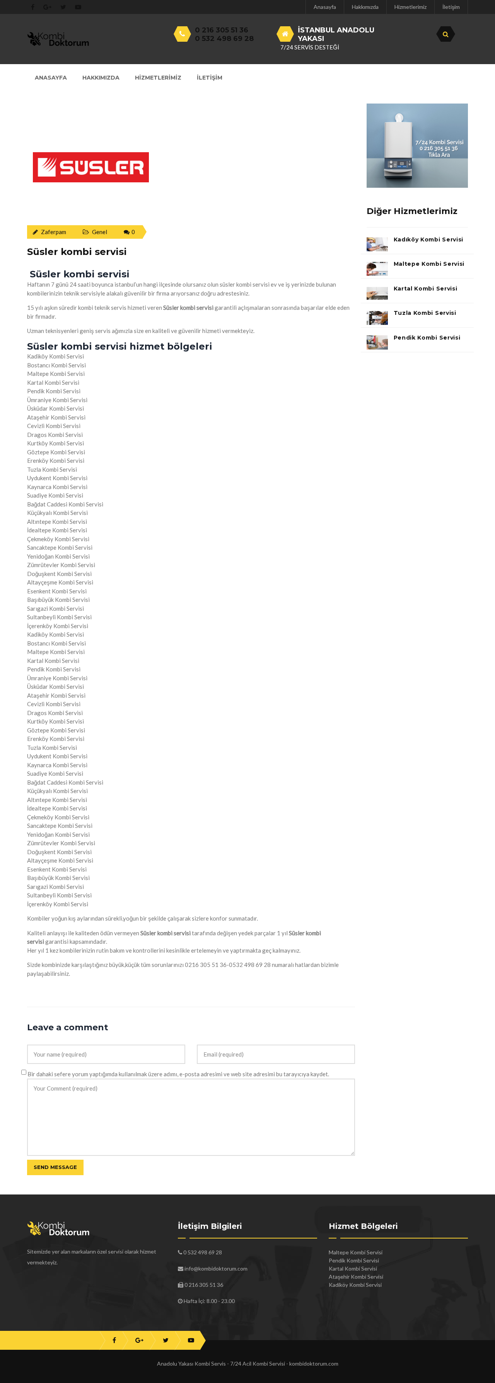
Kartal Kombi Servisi (425, 288)
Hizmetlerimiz (410, 6)
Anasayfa (325, 6)
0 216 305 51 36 (221, 30)
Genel (99, 231)
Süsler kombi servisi (77, 251)
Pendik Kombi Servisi (427, 337)
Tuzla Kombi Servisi (425, 312)
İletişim (451, 6)
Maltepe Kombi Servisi (429, 263)
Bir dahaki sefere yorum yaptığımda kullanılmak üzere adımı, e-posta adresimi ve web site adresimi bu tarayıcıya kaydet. (178, 1073)
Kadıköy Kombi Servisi (429, 239)
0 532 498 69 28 (224, 38)
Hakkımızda (365, 6)
